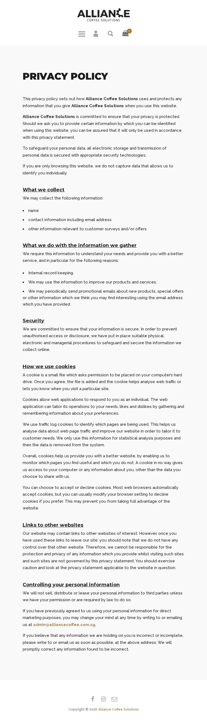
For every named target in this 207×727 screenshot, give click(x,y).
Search (111, 33)
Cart (125, 37)
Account (96, 33)
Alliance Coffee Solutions (118, 709)
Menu (82, 33)
